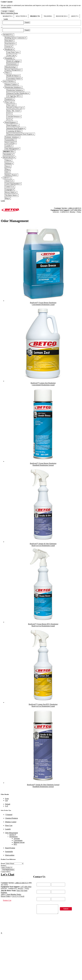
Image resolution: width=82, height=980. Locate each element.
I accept (4, 11)
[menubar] (41, 16)
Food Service (9, 43)
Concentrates (18, 840)
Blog (6, 169)
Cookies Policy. (6, 7)
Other (7, 73)
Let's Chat (7, 874)
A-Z (6, 806)
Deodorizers (13, 836)
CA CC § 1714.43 (18, 896)
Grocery (8, 46)
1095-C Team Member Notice (11, 894)
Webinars (8, 163)
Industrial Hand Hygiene (15, 128)
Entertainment (11, 64)
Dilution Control (10, 84)
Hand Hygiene (10, 122)
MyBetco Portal (10, 175)
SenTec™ (12, 835)
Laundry (8, 146)
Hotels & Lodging (13, 61)
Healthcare (8, 49)
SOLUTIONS (21, 16)
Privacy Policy (10, 192)
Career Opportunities (12, 184)
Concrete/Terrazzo (13, 116)
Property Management (12, 70)
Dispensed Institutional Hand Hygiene (20, 134)
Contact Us (9, 186)
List (6, 800)
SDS (6, 172)
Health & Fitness (12, 76)
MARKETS (7, 16)
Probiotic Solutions (11, 137)
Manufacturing (10, 67)
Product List (7, 900)
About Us (8, 181)
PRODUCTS (35, 16)
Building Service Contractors (15, 38)
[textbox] (13, 22)
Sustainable (9, 851)
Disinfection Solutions (12, 87)
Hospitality (8, 58)
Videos (7, 160)
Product (3, 865)
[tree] (41, 116)
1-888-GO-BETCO (74, 208)
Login (6, 19)
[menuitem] (7, 16)
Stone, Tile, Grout (13, 111)
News (7, 166)
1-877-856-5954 (75, 210)
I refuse (11, 11)
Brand (3, 863)
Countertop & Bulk (13, 131)
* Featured (8, 814)
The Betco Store (10, 195)
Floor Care (8, 102)
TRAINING (48, 16)
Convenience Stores (13, 78)
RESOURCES (61, 16)
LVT (8, 114)
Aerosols (17, 838)
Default (7, 804)
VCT (8, 119)
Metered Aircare (19, 842)
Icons (7, 798)
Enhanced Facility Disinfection (17, 93)
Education (8, 41)
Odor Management (11, 149)
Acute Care (11, 55)
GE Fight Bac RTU (13, 96)
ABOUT (74, 16)
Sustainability (9, 140)
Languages (8, 189)
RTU (15, 844)
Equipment (8, 99)
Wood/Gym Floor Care (14, 108)
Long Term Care (12, 52)
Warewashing (9, 143)
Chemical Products (11, 818)
